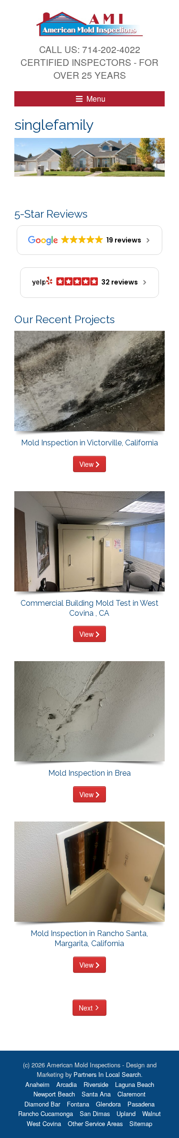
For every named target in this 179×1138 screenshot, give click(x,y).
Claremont (131, 1093)
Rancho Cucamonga (45, 1113)
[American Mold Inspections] (89, 22)
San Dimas (95, 1113)
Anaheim (37, 1084)
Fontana (78, 1103)
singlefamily (54, 124)
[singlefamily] (89, 156)
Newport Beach (54, 1093)
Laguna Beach (134, 1084)
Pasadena (141, 1103)
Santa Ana (96, 1093)
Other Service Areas (95, 1123)
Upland (126, 1113)
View (87, 464)
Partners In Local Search (107, 1074)
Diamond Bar (42, 1103)
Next (86, 1007)
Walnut (151, 1113)
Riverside (96, 1084)
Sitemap (140, 1123)
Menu (94, 98)
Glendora (108, 1103)
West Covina (44, 1123)
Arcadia (66, 1084)
